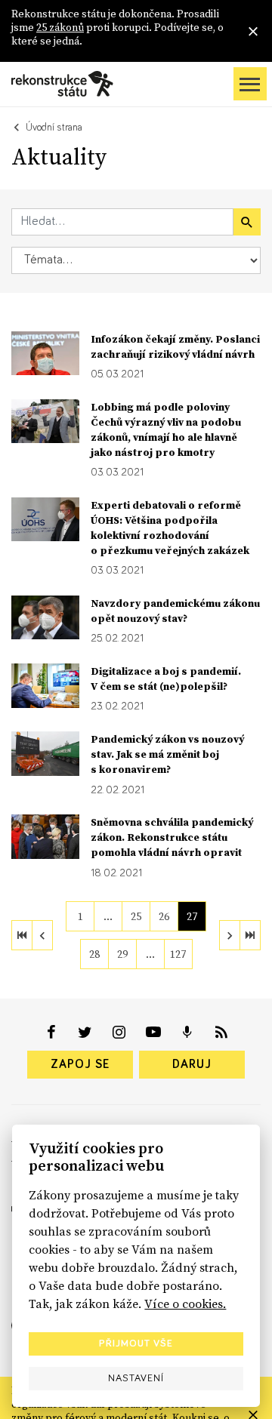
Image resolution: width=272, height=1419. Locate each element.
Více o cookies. (185, 1303)
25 (136, 916)
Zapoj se (80, 1064)
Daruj (192, 1064)
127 (178, 954)
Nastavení (136, 1378)
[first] (22, 935)
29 (122, 954)
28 (94, 954)
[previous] (42, 935)
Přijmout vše (136, 1343)
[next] (230, 935)
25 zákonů (60, 27)
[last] (250, 935)
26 (164, 916)
